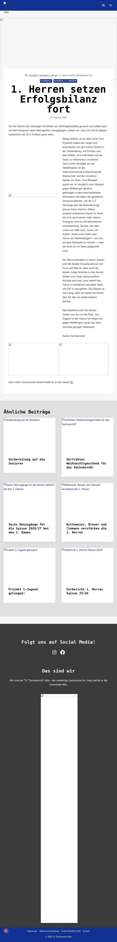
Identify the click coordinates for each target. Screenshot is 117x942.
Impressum (32, 931)
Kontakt (86, 931)
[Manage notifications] (6, 930)
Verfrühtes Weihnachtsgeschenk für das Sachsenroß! (86, 463)
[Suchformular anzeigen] (103, 5)
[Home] (26, 75)
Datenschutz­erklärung (49, 931)
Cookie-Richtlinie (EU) (70, 931)
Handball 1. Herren (65, 81)
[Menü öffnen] (110, 5)
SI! (71, 382)
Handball (46, 81)
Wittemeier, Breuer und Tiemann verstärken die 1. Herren (86, 528)
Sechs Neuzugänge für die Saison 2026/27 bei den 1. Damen (29, 528)
